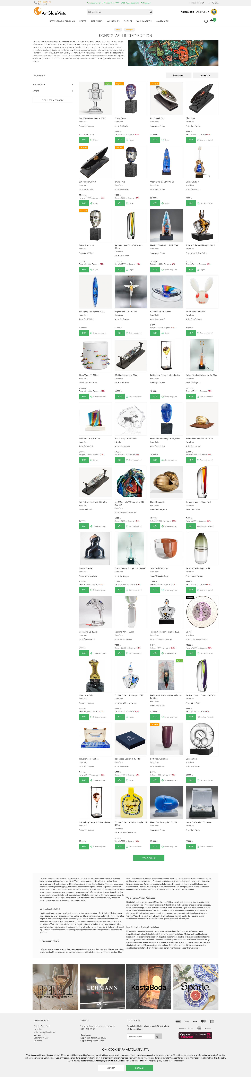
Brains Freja (120, 181)
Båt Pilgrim (190, 118)
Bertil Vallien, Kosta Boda (50, 909)
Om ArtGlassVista (42, 1026)
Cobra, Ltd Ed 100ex (88, 631)
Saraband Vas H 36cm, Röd (198, 502)
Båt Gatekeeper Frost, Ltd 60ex (93, 502)
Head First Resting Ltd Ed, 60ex (164, 822)
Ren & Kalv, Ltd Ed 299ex (126, 438)
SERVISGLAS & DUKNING (62, 21)
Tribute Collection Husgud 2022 (129, 695)
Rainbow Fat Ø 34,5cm (160, 311)
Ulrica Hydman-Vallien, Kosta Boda (140, 898)
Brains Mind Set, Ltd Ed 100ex (199, 438)
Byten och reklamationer (45, 1032)
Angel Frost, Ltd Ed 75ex (126, 311)
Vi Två (188, 631)
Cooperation (191, 758)
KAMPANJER (162, 21)
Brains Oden (120, 118)
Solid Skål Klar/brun (159, 568)
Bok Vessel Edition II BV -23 (127, 758)
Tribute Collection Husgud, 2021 (164, 631)
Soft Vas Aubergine (159, 758)
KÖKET (82, 21)
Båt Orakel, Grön (157, 118)
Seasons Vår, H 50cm (124, 631)
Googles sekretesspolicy (173, 1060)
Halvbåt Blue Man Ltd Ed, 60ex (164, 245)
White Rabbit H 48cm (196, 311)
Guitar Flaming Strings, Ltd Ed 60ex (201, 375)
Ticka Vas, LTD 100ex (88, 375)
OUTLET (128, 21)
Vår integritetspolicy (153, 1060)
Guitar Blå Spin (192, 181)
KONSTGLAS (113, 21)
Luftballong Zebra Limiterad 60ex (165, 375)
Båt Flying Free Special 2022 (91, 311)
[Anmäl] (158, 1036)
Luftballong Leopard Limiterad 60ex (95, 822)
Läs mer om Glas (41, 1038)
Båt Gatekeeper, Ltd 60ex (126, 375)
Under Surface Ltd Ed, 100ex (199, 822)
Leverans (38, 1041)
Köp (84, 139)
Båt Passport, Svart (87, 181)
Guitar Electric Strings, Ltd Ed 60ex (130, 568)
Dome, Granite (85, 568)
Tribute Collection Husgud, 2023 (200, 245)
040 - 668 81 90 (44, 2)
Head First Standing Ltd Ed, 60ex (165, 438)
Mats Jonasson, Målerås (49, 941)
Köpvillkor (38, 1029)
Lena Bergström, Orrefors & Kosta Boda (142, 927)
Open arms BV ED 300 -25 (162, 181)
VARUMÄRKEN (144, 21)
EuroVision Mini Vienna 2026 (92, 118)
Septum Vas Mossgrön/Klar (198, 568)
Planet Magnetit (157, 502)
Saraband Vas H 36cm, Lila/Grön (200, 695)
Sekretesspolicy (40, 1035)
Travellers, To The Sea (88, 758)
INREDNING (96, 21)
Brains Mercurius (86, 245)
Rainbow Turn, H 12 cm (90, 438)
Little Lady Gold (86, 695)
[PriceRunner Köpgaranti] (195, 1038)
